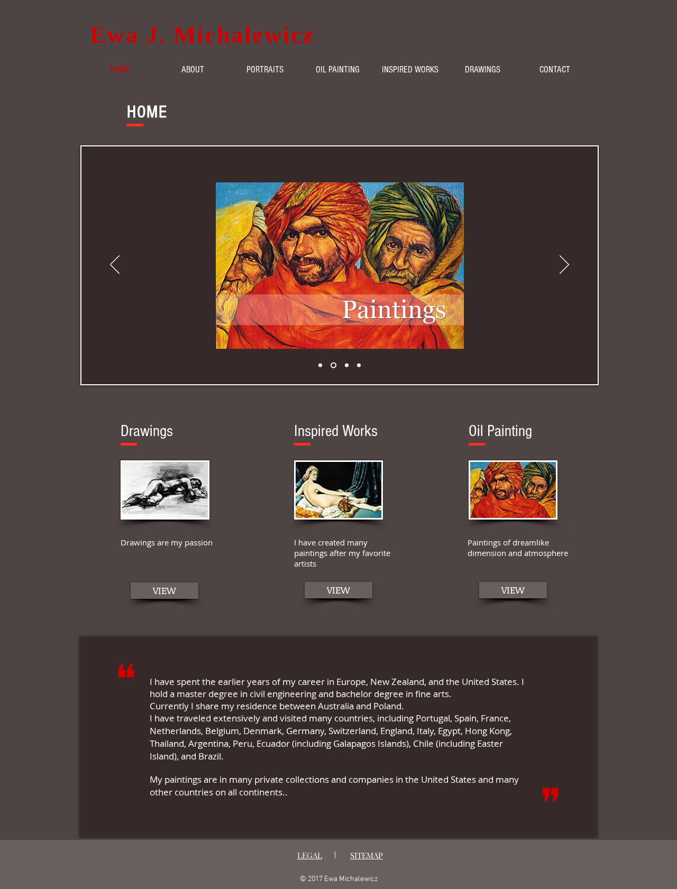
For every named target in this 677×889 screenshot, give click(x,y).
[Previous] (115, 265)
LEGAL (309, 855)
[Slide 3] (346, 365)
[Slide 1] (320, 365)
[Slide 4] (359, 365)
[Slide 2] (332, 365)
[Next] (564, 265)
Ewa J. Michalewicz (202, 35)
